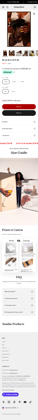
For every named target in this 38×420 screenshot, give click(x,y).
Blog (3, 344)
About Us (4, 348)
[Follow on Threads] (14, 402)
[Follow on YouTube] (25, 402)
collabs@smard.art (13, 373)
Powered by (5, 389)
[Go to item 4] (25, 53)
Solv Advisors (11, 389)
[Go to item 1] (5, 53)
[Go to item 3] (19, 53)
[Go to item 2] (12, 53)
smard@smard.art (14, 370)
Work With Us (5, 351)
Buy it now (19, 113)
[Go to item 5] (32, 53)
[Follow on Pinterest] (19, 402)
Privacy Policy (5, 360)
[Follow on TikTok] (30, 402)
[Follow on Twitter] (3, 402)
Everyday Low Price (29, 2)
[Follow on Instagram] (8, 402)
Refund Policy (5, 357)
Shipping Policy (5, 354)
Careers (3, 341)
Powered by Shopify (16, 414)
